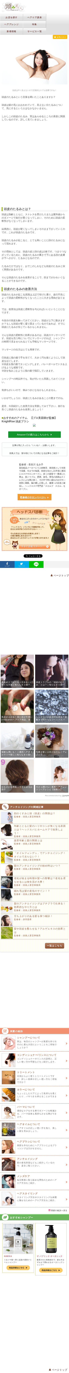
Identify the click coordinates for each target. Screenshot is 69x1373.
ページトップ (61, 575)
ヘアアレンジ (11, 24)
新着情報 (11, 31)
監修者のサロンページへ (33, 497)
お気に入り (61, 37)
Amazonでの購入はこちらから (33, 434)
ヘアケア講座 (34, 17)
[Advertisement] (34, 164)
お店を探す (12, 17)
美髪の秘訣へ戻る (58, 1210)
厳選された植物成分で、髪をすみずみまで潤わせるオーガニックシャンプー (50, 1262)
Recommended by (53, 796)
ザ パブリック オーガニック (50, 1256)
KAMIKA (8, 1256)
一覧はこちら (54, 945)
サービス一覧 (34, 31)
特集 (34, 24)
